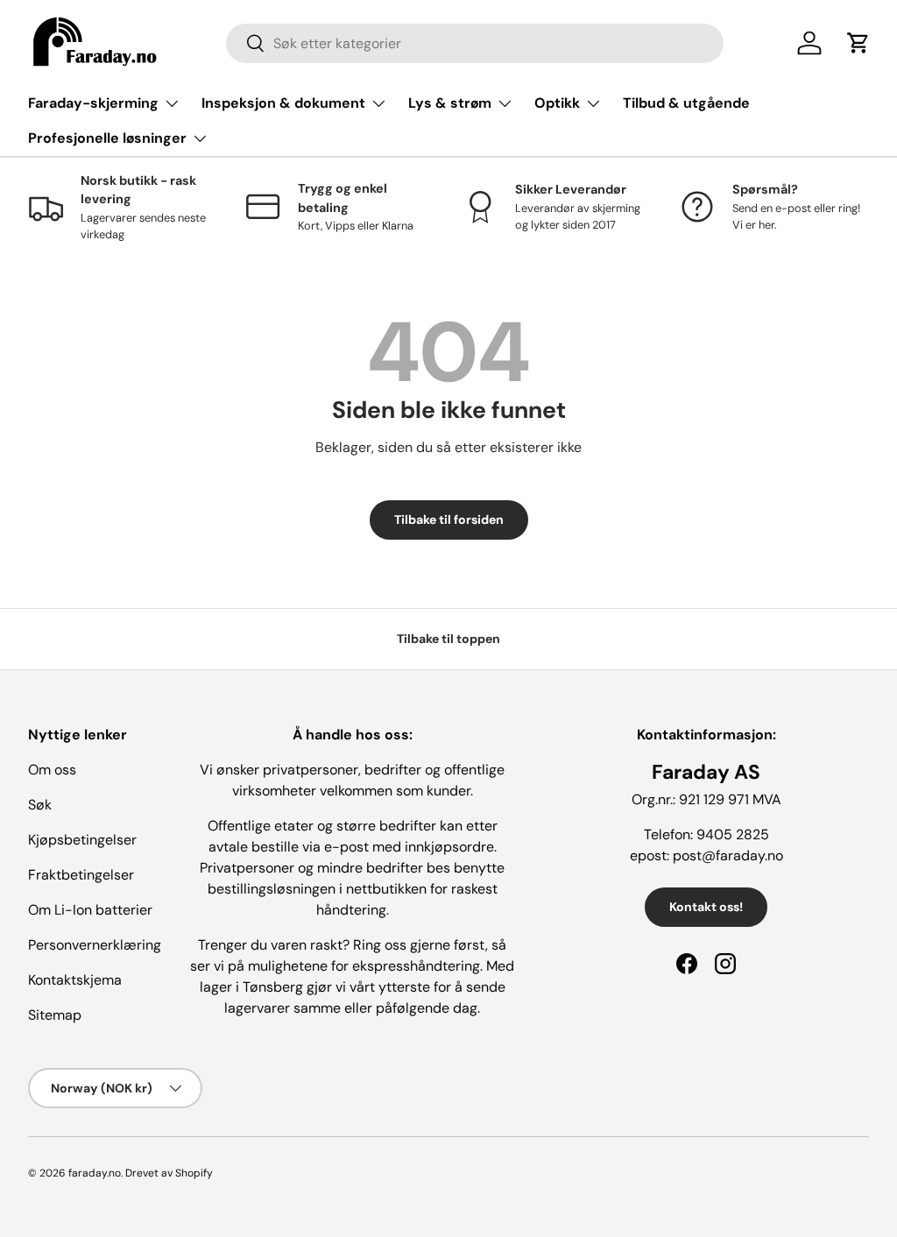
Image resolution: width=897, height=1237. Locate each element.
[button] (858, 43)
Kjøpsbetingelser (82, 840)
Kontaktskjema (75, 980)
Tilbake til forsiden (449, 519)
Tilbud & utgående (686, 103)
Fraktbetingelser (81, 875)
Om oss (52, 769)
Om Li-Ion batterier (90, 910)
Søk (40, 804)
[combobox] (475, 43)
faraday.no (94, 1173)
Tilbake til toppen (448, 639)
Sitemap (54, 1015)
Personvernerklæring (94, 945)
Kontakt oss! (706, 907)
